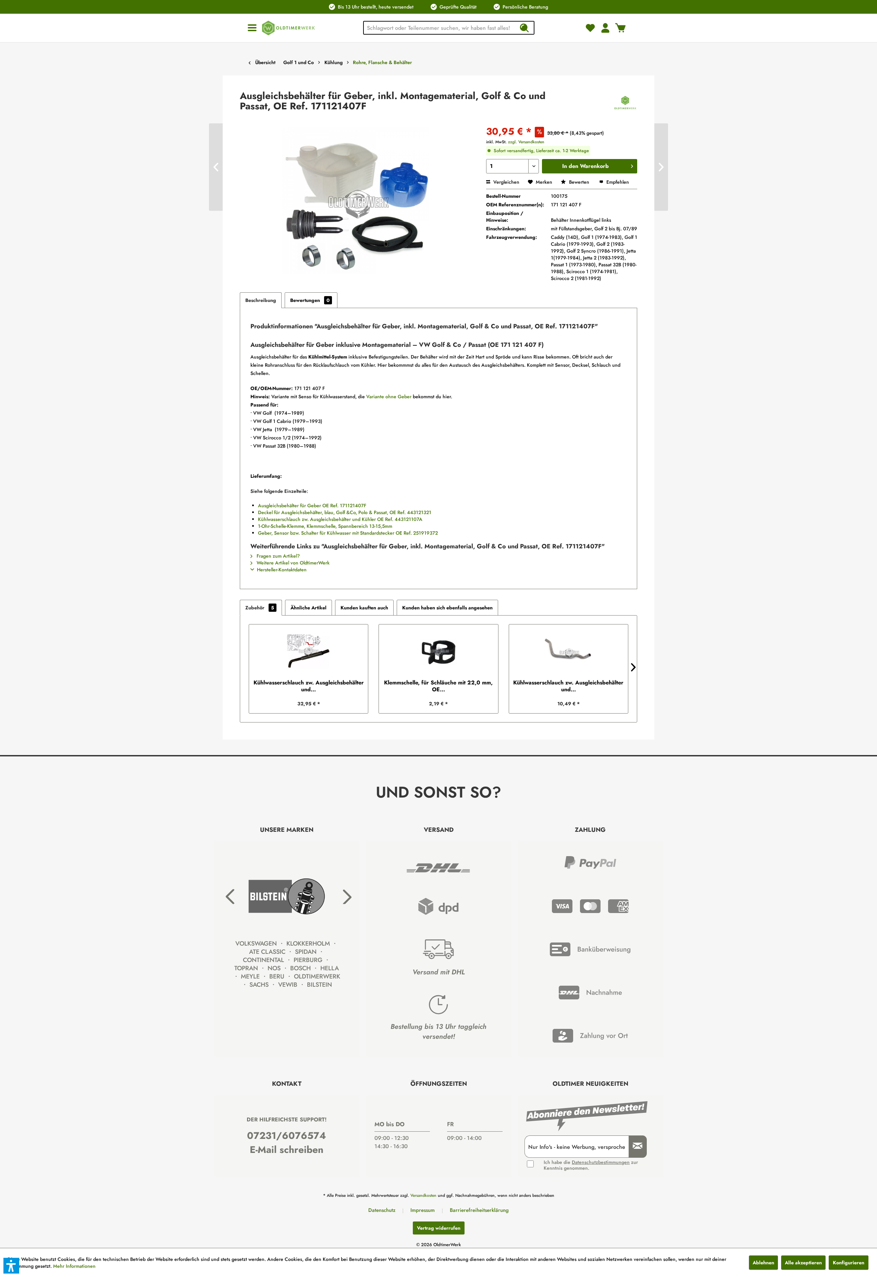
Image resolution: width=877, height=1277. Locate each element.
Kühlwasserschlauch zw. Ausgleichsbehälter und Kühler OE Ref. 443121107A (340, 519)
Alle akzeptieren (803, 1262)
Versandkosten (423, 1195)
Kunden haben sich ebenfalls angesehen (447, 607)
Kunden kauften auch (364, 607)
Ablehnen (763, 1262)
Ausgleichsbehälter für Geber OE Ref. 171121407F (312, 505)
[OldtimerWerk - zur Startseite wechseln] (288, 28)
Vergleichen (505, 182)
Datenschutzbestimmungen (601, 1162)
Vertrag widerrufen (438, 1228)
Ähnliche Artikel (308, 607)
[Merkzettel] (590, 28)
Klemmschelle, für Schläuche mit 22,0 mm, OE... (438, 686)
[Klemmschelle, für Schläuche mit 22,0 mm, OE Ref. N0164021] (438, 652)
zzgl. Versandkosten (526, 142)
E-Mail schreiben (286, 1150)
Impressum (422, 1210)
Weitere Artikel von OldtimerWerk (292, 562)
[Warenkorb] (620, 28)
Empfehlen (617, 182)
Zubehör (259, 607)
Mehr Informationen (74, 1266)
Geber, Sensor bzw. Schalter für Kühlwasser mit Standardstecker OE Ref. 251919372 (348, 533)
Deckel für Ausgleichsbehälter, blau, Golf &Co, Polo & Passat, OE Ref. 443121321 (344, 512)
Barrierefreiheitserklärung (479, 1210)
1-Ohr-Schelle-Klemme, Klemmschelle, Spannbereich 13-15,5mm (325, 526)
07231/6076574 (286, 1136)
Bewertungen (310, 300)
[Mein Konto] (605, 28)
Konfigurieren (848, 1262)
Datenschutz (381, 1210)
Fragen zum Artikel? (277, 555)
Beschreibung (260, 300)
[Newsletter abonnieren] (635, 1146)
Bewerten (579, 182)
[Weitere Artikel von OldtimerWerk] (625, 103)
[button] (11, 1266)
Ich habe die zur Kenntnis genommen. (591, 1165)
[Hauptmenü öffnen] (252, 28)
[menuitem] (252, 28)
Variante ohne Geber (388, 396)
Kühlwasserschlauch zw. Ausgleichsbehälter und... (309, 686)
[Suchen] (524, 28)
